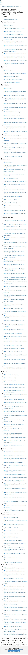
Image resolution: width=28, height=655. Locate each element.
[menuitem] (1, 3)
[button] (1, 1)
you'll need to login (19, 649)
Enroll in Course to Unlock (14, 651)
